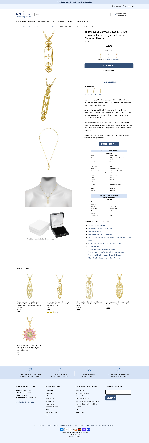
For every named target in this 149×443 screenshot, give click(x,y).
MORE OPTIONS (89, 87)
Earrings (69, 425)
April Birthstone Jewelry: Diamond (100, 228)
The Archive (94, 425)
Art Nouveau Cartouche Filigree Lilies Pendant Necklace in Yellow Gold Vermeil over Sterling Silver (59, 304)
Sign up (111, 398)
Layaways (48, 415)
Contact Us (49, 390)
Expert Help (117, 6)
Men (53, 22)
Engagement (21, 22)
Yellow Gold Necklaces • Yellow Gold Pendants (104, 258)
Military (47, 409)
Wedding (31, 22)
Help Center (49, 393)
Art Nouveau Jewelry (95, 231)
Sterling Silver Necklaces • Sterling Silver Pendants (105, 243)
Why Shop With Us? (82, 398)
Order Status (49, 404)
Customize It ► (109, 144)
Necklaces (62, 425)
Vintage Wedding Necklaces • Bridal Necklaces (104, 255)
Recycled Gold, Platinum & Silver (86, 404)
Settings (56, 425)
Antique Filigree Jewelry (96, 225)
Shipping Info (49, 401)
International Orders (52, 407)
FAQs (47, 396)
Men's (87, 425)
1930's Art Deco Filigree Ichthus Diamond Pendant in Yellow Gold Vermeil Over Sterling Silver (89, 304)
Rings (35, 425)
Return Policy (49, 398)
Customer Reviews (82, 396)
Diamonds (70, 22)
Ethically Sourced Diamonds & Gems (87, 401)
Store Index (71, 436)
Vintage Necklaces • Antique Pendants (101, 249)
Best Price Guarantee (82, 393)
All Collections (102, 425)
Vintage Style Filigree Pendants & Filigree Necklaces (106, 252)
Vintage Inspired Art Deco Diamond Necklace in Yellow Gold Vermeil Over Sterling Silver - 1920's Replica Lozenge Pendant (29, 304)
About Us (79, 409)
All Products (111, 425)
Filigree (61, 22)
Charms (76, 425)
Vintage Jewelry (83, 22)
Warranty (78, 407)
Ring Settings (43, 22)
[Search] (108, 14)
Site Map (78, 436)
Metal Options (109, 50)
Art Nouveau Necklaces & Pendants (100, 234)
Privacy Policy (80, 412)
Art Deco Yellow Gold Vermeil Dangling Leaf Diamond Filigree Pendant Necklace (118, 303)
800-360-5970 (128, 6)
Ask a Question (110, 82)
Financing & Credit (51, 412)
